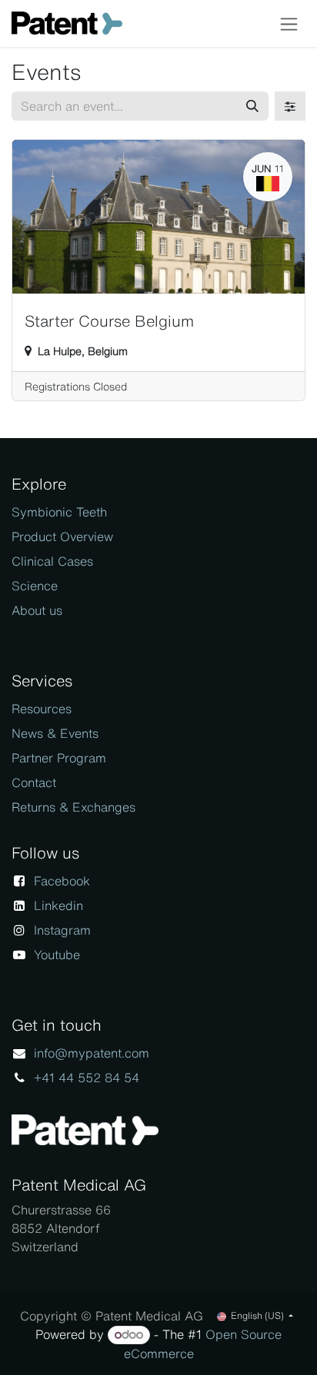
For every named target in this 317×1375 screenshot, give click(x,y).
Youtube (57, 954)
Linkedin (58, 905)
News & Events (55, 733)
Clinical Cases (52, 561)
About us (37, 610)
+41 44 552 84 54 (86, 1077)
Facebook (62, 881)
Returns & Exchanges (73, 807)
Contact (34, 782)
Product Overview (62, 536)
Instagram (62, 930)
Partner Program (59, 758)
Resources (42, 708)
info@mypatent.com (91, 1053)
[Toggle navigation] (288, 23)
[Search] (252, 106)
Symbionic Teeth (59, 512)
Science (35, 585)
